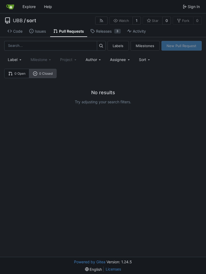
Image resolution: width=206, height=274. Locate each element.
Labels (118, 46)
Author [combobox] (91, 59)
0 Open (19, 73)
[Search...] (101, 45)
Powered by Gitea (89, 262)
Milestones (145, 46)
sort (31, 20)
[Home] (10, 7)
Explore (29, 6)
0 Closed (46, 73)
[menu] (144, 59)
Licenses (113, 269)
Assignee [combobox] (118, 59)
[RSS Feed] (101, 21)
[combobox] (15, 59)
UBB (18, 20)
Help (48, 6)
